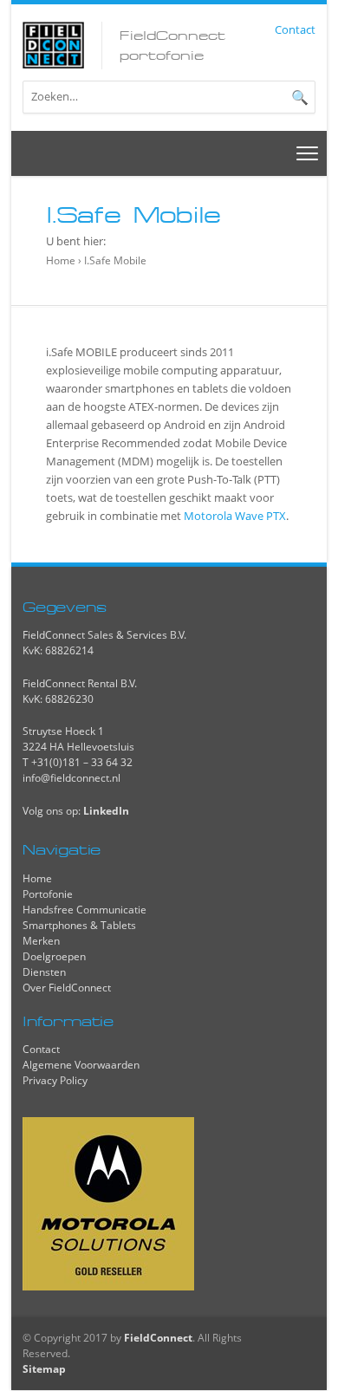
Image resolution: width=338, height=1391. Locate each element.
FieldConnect (158, 1337)
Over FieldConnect (67, 987)
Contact (295, 29)
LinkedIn (106, 810)
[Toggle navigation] (307, 153)
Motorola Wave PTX (235, 515)
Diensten (44, 972)
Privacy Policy (55, 1080)
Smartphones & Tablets (79, 925)
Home (60, 260)
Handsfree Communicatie (84, 909)
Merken (41, 940)
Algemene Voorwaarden (81, 1064)
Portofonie (48, 894)
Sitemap (44, 1369)
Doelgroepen (54, 956)
